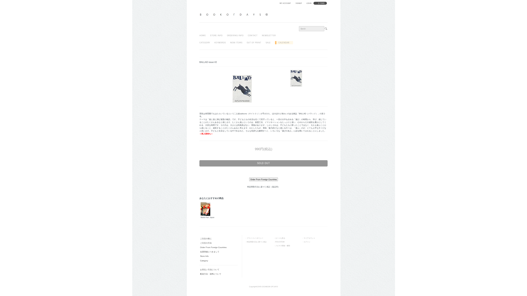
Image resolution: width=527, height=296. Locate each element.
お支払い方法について (209, 269)
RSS (277, 242)
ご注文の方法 (206, 243)
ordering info (235, 35)
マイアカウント (309, 238)
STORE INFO (216, 35)
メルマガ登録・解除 (282, 246)
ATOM (282, 242)
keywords (220, 42)
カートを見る (280, 238)
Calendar (282, 42)
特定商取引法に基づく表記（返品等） (263, 187)
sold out (263, 163)
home (202, 35)
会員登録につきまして (209, 252)
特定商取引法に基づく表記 (257, 242)
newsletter (269, 35)
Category (204, 42)
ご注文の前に (206, 238)
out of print (254, 42)
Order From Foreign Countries (213, 247)
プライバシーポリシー (255, 238)
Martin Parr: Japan (207, 217)
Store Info (204, 256)
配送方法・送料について (210, 274)
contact (252, 35)
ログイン (307, 242)
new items (236, 42)
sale (268, 42)
